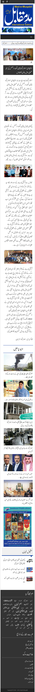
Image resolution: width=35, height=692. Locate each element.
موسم (12, 621)
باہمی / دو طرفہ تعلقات (7, 604)
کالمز (31, 628)
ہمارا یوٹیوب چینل (29, 648)
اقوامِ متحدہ (20, 600)
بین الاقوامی (15, 607)
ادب (31, 600)
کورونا (20, 628)
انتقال (31, 604)
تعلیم (9, 611)
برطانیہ (31, 607)
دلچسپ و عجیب (16, 614)
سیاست (16, 618)
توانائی (5, 611)
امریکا (15, 600)
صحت (8, 618)
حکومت (29, 614)
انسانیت (26, 604)
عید (31, 621)
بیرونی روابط (30, 675)
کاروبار (7, 624)
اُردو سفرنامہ (30, 682)
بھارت (22, 607)
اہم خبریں (18, 339)
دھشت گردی (9, 614)
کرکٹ (28, 628)
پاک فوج (23, 625)
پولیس (11, 624)
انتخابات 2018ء (7, 600)
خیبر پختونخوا (23, 614)
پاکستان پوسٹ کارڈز (28, 678)
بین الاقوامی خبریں (21, 611)
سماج (26, 618)
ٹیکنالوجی (7, 621)
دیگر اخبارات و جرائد (29, 668)
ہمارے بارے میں (29, 661)
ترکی (13, 611)
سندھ (22, 618)
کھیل (17, 628)
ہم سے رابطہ (30, 641)
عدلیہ (3, 618)
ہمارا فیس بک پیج (29, 644)
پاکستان (29, 624)
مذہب (21, 621)
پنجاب (17, 625)
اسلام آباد (23, 339)
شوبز (11, 618)
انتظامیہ (31, 664)
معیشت (16, 621)
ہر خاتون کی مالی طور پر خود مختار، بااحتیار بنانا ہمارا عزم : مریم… (18, 399)
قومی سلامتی (27, 621)
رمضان (31, 618)
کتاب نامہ (30, 671)
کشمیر (24, 628)
